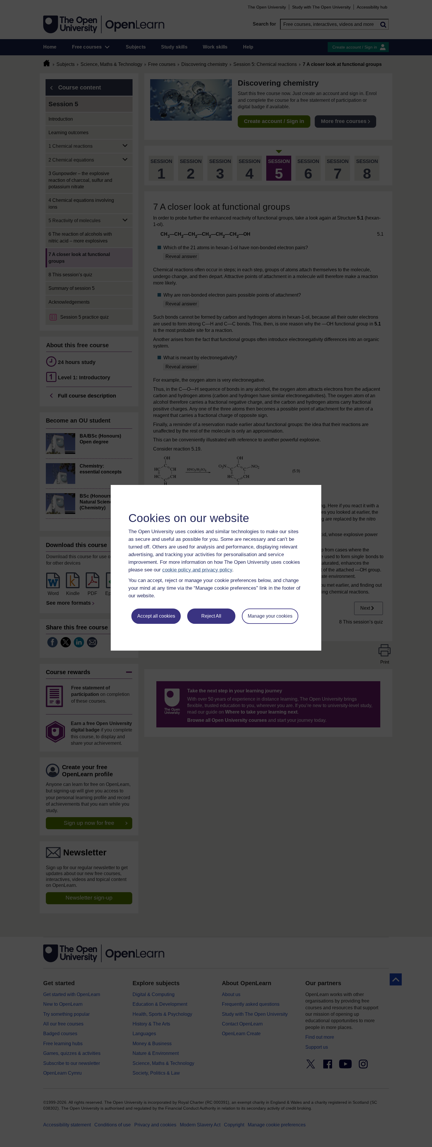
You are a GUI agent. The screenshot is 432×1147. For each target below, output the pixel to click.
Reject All (211, 616)
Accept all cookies (156, 616)
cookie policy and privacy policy (197, 570)
